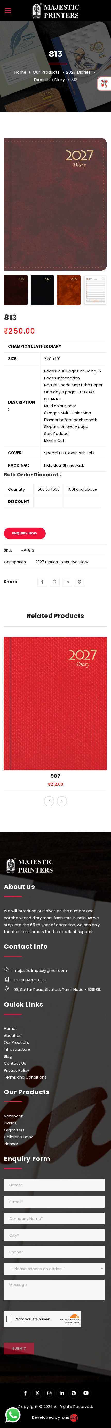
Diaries (10, 1123)
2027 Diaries (78, 72)
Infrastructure (17, 1049)
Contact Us (15, 1063)
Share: (11, 582)
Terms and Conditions (25, 1077)
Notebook (13, 1116)
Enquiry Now (24, 533)
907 (55, 776)
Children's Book (18, 1137)
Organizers (14, 1130)
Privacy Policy (16, 1070)
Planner (11, 1144)
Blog (8, 1056)
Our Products (46, 72)
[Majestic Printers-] (55, 10)
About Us (12, 1035)
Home (20, 72)
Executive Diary (49, 80)
